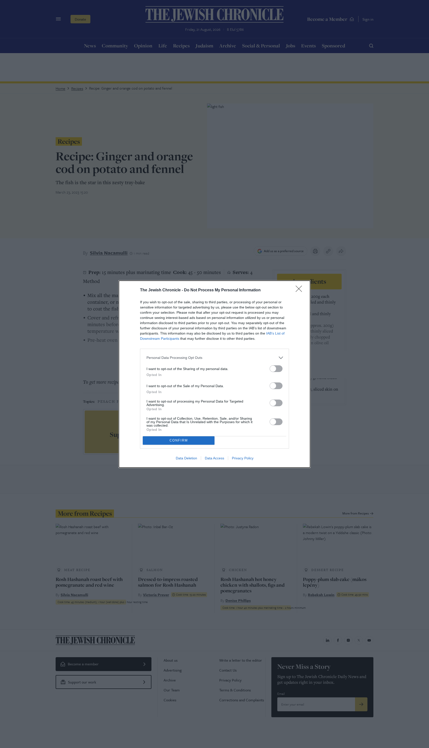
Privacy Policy (242, 458)
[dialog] (214, 374)
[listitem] (214, 357)
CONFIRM (179, 440)
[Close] (300, 290)
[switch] (276, 368)
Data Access (214, 458)
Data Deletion (186, 458)
